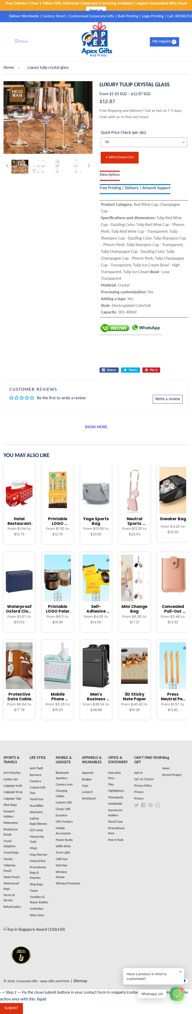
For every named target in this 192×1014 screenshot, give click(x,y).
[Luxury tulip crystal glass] (19, 166)
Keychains (36, 812)
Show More (96, 427)
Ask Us (138, 773)
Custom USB (64, 802)
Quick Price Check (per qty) (123, 133)
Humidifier (37, 806)
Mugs (33, 848)
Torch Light (63, 852)
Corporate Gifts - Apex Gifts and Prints (43, 981)
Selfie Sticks (63, 846)
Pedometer (11, 823)
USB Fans (62, 859)
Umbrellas (36, 909)
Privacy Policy (143, 786)
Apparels (87, 773)
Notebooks (115, 804)
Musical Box (37, 861)
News (166, 768)
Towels (8, 859)
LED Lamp (36, 830)
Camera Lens (64, 784)
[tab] (110, 176)
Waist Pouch (12, 877)
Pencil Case (115, 822)
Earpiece (61, 815)
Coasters (35, 781)
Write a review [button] (167, 399)
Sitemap (80, 981)
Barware (35, 775)
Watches (61, 865)
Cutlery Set (11, 779)
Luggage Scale (13, 786)
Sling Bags (36, 884)
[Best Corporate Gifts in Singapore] (21, 970)
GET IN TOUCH (144, 779)
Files (111, 784)
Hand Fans (36, 799)
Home (9, 67)
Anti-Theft (36, 768)
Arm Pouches (12, 773)
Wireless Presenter (68, 883)
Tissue (34, 891)
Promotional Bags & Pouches (38, 873)
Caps (85, 786)
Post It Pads (115, 840)
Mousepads (115, 797)
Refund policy (12, 907)
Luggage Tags (12, 798)
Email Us (96, 10)
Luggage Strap (13, 792)
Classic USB (63, 809)
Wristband (89, 798)
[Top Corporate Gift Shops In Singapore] (34, 929)
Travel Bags (11, 852)
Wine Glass (37, 915)
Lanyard (87, 792)
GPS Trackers (64, 822)
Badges (87, 779)
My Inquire (163, 41)
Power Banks (64, 840)
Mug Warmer (39, 855)
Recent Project (172, 775)
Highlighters (116, 791)
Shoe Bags (10, 805)
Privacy (139, 792)
